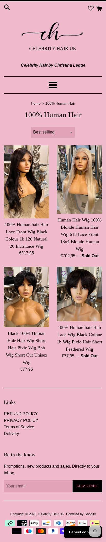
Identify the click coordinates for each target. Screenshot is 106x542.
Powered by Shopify (81, 514)
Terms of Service (19, 427)
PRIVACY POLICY (21, 420)
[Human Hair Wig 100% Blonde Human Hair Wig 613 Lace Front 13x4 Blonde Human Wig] (79, 179)
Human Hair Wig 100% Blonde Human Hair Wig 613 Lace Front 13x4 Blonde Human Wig (79, 234)
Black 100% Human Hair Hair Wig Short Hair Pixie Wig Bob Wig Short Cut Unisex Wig (26, 348)
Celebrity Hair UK (51, 514)
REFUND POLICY (21, 414)
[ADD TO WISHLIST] (10, 152)
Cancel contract (83, 532)
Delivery (11, 433)
